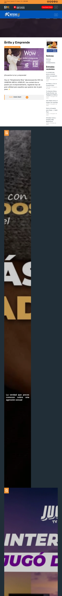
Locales (48, 61)
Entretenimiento (50, 62)
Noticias (48, 59)
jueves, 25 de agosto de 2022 (12, 47)
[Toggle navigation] (56, 7)
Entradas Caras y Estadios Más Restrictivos (51, 119)
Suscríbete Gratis (47, 7)
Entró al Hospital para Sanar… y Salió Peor (51, 110)
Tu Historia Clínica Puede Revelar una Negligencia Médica (51, 93)
